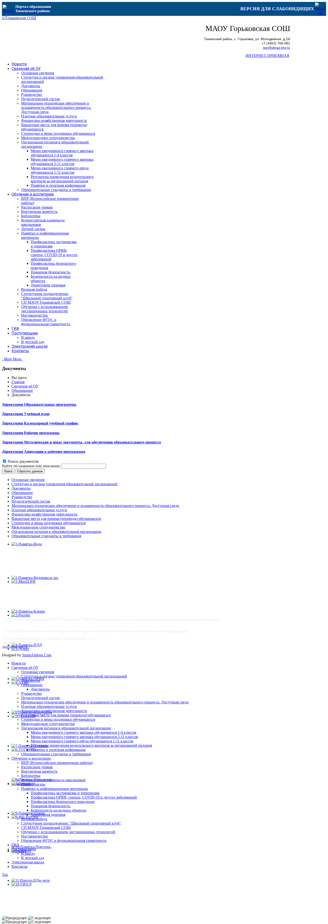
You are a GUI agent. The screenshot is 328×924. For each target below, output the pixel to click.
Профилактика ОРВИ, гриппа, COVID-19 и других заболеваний (84, 797)
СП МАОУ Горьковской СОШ (46, 827)
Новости (19, 663)
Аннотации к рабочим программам (54, 452)
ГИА (15, 845)
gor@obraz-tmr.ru (276, 47)
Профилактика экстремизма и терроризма (65, 793)
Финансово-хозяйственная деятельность (44, 514)
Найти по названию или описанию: (31, 466)
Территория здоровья (48, 815)
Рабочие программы (42, 433)
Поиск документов (23, 461)
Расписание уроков (37, 767)
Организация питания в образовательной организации (56, 532)
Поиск (8, 471)
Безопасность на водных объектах (58, 810)
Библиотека (30, 776)
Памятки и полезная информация (58, 750)
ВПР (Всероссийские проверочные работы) (57, 763)
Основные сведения (28, 480)
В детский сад (32, 858)
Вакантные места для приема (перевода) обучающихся (56, 519)
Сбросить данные (30, 471)
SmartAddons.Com (36, 655)
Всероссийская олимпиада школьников (53, 780)
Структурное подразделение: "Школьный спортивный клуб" (71, 823)
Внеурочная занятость (39, 771)
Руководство (22, 497)
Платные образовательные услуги (39, 510)
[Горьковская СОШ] (19, 18)
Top (5, 875)
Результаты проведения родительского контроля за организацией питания (91, 745)
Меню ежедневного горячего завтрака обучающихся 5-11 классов (84, 737)
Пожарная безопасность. (51, 806)
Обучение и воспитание (31, 758)
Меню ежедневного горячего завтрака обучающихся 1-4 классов (83, 732)
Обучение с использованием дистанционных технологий (68, 832)
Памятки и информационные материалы (54, 789)
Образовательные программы (50, 404)
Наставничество (34, 836)
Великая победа (34, 819)
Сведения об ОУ (25, 386)
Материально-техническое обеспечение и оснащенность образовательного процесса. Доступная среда (95, 506)
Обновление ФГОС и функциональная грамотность (63, 840)
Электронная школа (28, 862)
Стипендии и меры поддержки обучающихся (48, 523)
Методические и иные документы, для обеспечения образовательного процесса (92, 442)
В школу (28, 853)
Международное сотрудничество (38, 527)
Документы (21, 488)
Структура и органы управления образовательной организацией (64, 484)
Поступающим (24, 849)
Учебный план (36, 414)
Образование (22, 390)
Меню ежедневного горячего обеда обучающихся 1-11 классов (82, 741)
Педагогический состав (31, 501)
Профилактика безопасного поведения (62, 802)
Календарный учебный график (51, 423)
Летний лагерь (33, 784)
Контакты (20, 866)
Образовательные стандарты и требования (46, 536)
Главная (18, 382)
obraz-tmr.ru (178, 631)
